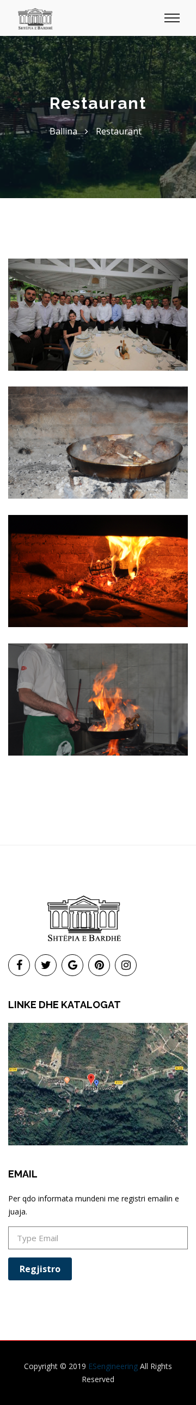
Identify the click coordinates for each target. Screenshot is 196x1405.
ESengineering (113, 1366)
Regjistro (40, 1269)
